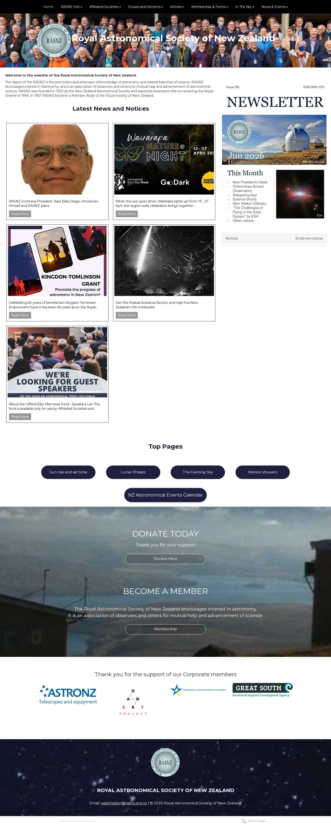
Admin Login (255, 821)
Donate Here (165, 559)
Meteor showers (262, 472)
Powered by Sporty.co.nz (77, 821)
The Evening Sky (198, 472)
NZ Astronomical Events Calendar (165, 495)
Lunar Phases (133, 472)
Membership (165, 629)
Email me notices (309, 238)
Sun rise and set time (68, 472)
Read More (20, 214)
